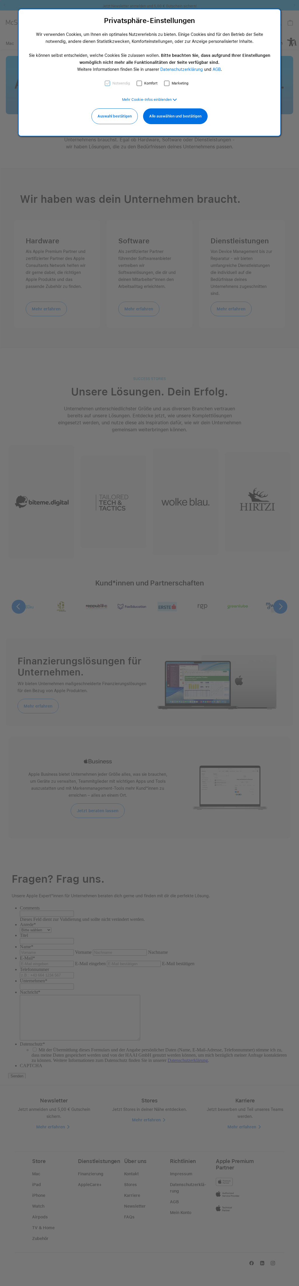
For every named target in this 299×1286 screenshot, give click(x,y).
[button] (149, 100)
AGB (217, 69)
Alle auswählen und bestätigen (175, 116)
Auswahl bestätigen (115, 116)
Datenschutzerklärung (181, 69)
